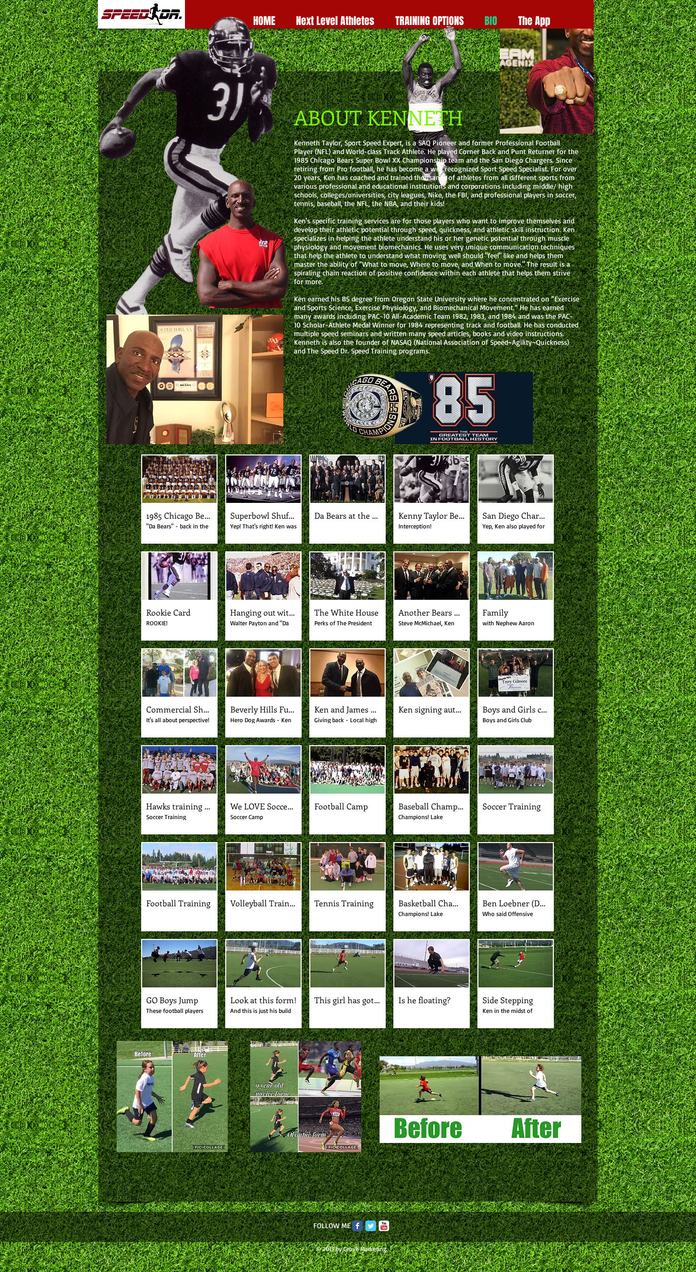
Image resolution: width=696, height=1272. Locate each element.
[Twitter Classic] (370, 1225)
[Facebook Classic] (357, 1225)
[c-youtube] (384, 1225)
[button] (179, 499)
